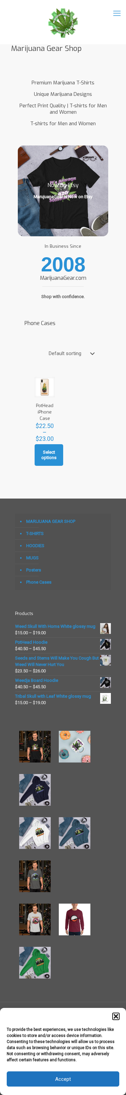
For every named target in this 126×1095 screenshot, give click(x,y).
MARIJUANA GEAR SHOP (50, 521)
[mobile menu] (117, 13)
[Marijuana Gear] (63, 22)
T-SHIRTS (35, 533)
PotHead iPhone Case (44, 412)
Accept (63, 1079)
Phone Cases (38, 582)
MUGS (32, 557)
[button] (116, 1016)
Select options (48, 455)
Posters (33, 569)
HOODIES (35, 545)
